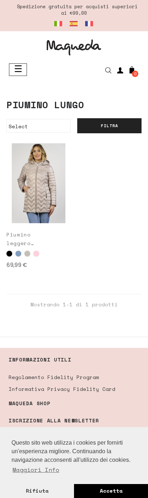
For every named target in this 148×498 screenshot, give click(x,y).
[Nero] (9, 254)
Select (37, 126)
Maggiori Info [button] (36, 469)
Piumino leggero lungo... (20, 239)
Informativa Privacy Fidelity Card (62, 389)
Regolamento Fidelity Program (54, 377)
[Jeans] (18, 254)
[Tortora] (27, 254)
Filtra (109, 126)
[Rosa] (36, 254)
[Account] (120, 71)
